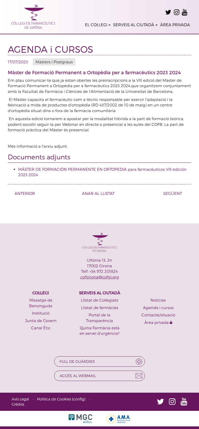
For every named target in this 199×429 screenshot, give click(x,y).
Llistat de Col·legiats (99, 300)
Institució (40, 313)
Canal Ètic (41, 327)
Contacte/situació (158, 314)
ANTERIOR (25, 193)
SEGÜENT (172, 193)
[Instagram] (176, 12)
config (78, 399)
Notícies (158, 300)
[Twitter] (168, 12)
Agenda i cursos (158, 307)
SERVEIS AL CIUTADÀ (133, 24)
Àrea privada (157, 322)
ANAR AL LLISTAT (98, 193)
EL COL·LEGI (96, 24)
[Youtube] (184, 12)
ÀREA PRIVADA (175, 24)
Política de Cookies (54, 399)
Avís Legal (20, 399)
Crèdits (18, 404)
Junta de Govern (40, 320)
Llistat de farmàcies (99, 307)
